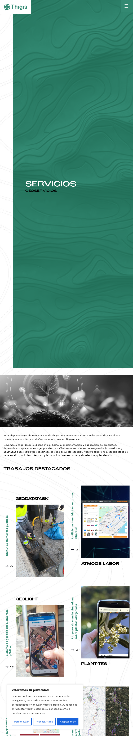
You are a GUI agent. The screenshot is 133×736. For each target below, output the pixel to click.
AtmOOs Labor (100, 564)
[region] (45, 706)
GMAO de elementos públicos (7, 535)
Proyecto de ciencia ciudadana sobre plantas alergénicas (74, 618)
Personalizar (21, 721)
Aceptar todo (68, 721)
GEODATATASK (32, 499)
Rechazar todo (44, 721)
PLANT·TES (94, 664)
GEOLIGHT (27, 599)
